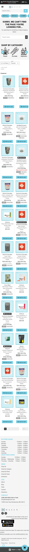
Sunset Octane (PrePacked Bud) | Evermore (22, 258)
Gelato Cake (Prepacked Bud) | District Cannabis (7, 128)
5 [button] (17, 429)
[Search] (26, 11)
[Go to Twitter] (6, 513)
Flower (5, 56)
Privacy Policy (4, 543)
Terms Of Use (12, 543)
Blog (2, 484)
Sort (12, 61)
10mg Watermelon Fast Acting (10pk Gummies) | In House (7, 225)
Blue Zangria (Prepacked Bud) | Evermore (22, 228)
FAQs (2, 487)
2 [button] (8, 429)
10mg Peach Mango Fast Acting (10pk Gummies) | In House (7, 412)
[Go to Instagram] (2, 513)
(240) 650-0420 (5, 497)
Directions (4, 476)
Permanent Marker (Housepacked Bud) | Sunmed (21, 163)
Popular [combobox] (13, 63)
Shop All (3, 466)
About (3, 482)
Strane (21, 346)
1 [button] (5, 429)
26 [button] (23, 429)
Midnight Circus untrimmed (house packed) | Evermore (7, 319)
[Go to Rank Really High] (14, 549)
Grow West (7, 285)
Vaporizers (24, 56)
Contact (3, 489)
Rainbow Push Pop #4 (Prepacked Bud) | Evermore (21, 196)
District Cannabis (7, 125)
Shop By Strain (5, 474)
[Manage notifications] (3, 545)
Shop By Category (6, 469)
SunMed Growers (21, 125)
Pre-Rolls (14, 56)
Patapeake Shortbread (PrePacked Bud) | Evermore (9, 92)
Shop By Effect (5, 471)
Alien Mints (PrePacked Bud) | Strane (22, 349)
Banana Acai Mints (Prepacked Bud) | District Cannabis (22, 382)
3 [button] (11, 429)
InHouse (7, 222)
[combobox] (22, 132)
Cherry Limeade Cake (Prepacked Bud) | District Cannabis (7, 196)
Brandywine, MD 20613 (18, 502)
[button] (14, 2)
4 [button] (14, 429)
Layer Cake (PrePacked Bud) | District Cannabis (7, 258)
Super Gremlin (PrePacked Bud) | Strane (22, 412)
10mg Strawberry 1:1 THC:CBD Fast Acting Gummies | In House (21, 317)
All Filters (5, 63)
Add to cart (9, 106)
